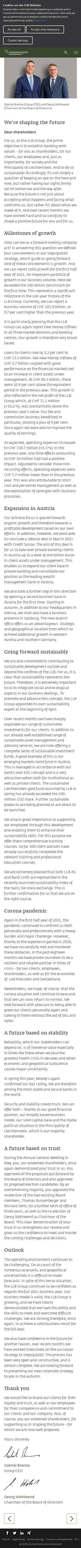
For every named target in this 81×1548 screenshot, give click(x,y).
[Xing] (29, 1533)
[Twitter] (14, 1533)
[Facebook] (7, 1533)
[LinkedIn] (22, 1533)
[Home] (17, 52)
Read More (40, 20)
